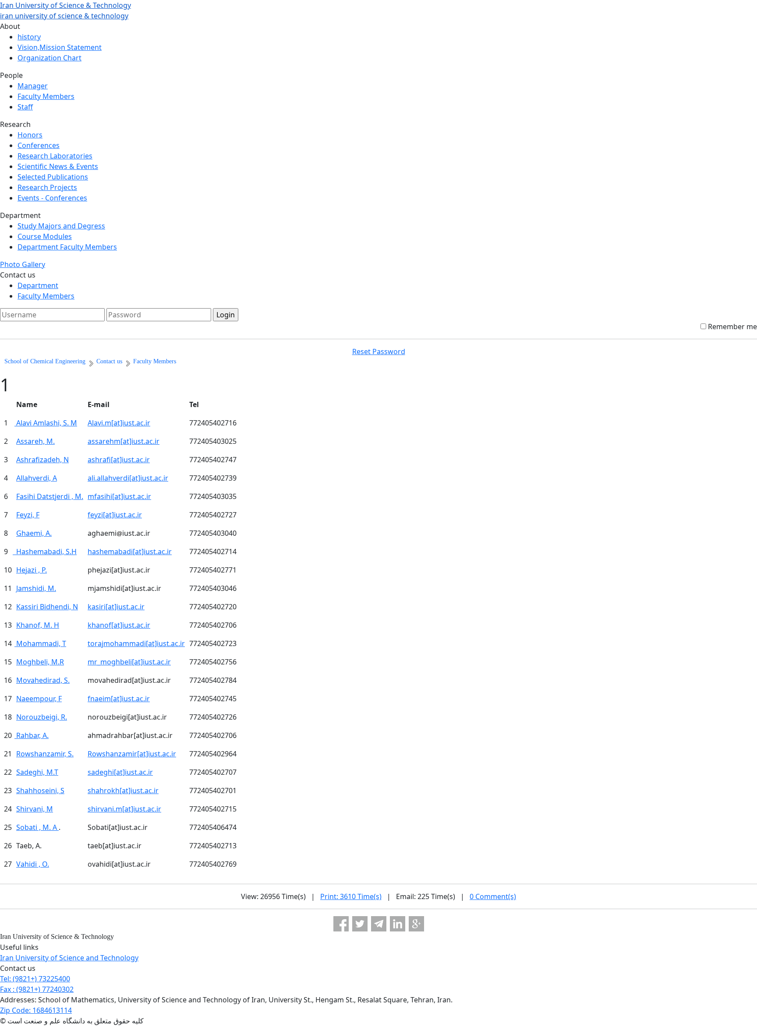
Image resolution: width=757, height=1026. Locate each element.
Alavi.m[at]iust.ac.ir (119, 423)
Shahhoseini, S (40, 790)
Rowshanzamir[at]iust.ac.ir (132, 754)
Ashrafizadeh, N (42, 459)
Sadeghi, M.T (37, 772)
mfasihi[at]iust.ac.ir (119, 496)
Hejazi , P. (31, 570)
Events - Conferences (52, 198)
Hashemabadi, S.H (45, 551)
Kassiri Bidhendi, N (47, 606)
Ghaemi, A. (34, 533)
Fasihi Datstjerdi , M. (49, 496)
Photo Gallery (22, 264)
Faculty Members (46, 96)
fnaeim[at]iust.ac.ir (119, 698)
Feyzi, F (27, 515)
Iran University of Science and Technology (69, 958)
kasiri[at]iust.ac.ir (116, 606)
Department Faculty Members (67, 247)
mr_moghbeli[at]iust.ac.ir (129, 662)
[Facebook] (341, 923)
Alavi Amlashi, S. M (45, 423)
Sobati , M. (34, 827)
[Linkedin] (397, 923)
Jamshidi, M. (36, 588)
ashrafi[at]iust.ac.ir (119, 459)
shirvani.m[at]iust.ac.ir (124, 809)
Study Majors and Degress (61, 226)
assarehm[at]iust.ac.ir (123, 441)
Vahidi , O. (32, 864)
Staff (25, 107)
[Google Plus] (416, 923)
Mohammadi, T (40, 643)
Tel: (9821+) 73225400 (35, 979)
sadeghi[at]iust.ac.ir (120, 772)
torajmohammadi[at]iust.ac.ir (136, 643)
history (29, 37)
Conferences (39, 145)
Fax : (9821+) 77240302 (37, 989)
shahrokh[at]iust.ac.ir (123, 790)
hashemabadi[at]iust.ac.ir (130, 551)
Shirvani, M (34, 809)
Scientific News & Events (58, 166)
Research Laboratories (55, 156)
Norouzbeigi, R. (41, 717)
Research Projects (47, 187)
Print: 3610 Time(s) (351, 896)
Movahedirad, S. (43, 680)
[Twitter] (360, 923)
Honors (30, 135)
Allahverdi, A (36, 478)
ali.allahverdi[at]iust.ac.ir (128, 478)
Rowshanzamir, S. (45, 754)
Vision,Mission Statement (60, 47)
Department (38, 285)
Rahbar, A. (31, 735)
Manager (33, 86)
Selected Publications (53, 177)
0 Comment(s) (493, 896)
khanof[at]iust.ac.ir (119, 625)
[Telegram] (378, 923)
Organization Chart (49, 58)
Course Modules (45, 236)
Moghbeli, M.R (40, 662)
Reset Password (378, 351)
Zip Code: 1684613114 (36, 1010)
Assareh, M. (35, 441)
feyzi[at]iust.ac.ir (115, 515)
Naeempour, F (39, 698)
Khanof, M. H (37, 625)
